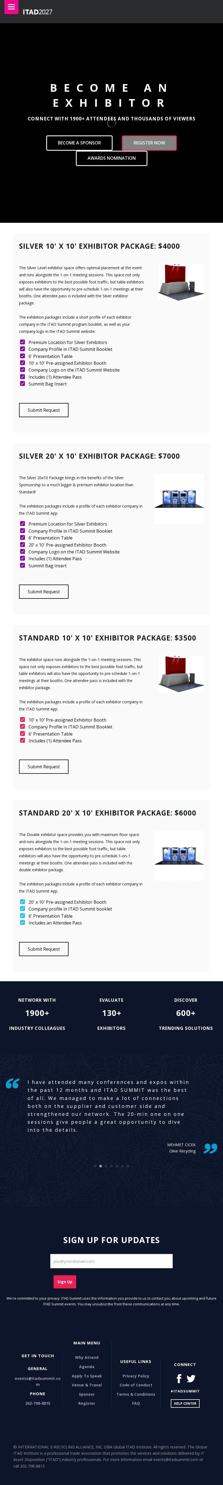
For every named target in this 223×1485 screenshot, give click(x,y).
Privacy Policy (136, 1376)
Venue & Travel (87, 1385)
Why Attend (86, 1357)
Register (86, 1403)
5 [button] (117, 1166)
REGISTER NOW (149, 143)
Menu (11, 7)
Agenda (86, 1366)
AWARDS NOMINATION (112, 158)
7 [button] (127, 1166)
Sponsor (87, 1394)
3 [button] (106, 1166)
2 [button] (100, 1166)
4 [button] (111, 1166)
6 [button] (122, 1166)
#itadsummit (185, 1391)
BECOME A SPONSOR (79, 143)
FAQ (136, 1403)
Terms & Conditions (135, 1394)
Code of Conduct (136, 1385)
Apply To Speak (87, 1376)
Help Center (185, 1403)
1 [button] (95, 1166)
